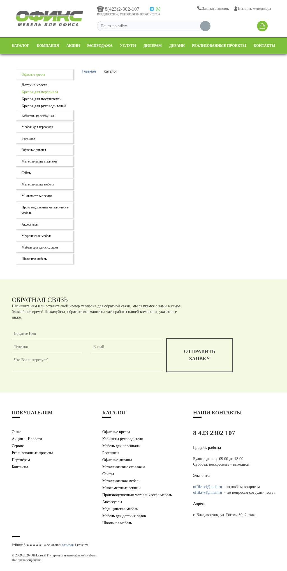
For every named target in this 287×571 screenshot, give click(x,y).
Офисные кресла (33, 74)
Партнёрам (21, 460)
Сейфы (26, 173)
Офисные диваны (34, 150)
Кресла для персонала (40, 92)
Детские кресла (34, 85)
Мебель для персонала (37, 127)
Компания (48, 45)
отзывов (68, 545)
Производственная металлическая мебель (137, 495)
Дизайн (177, 45)
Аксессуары (30, 224)
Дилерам (153, 45)
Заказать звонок (215, 8)
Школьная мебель (34, 259)
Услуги (128, 45)
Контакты (264, 45)
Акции (73, 45)
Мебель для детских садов (40, 247)
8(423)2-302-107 (122, 9)
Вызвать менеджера (254, 8)
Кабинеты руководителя (38, 115)
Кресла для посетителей (42, 99)
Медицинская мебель (36, 236)
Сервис (18, 446)
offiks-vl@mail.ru (207, 487)
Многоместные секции (37, 196)
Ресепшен (28, 138)
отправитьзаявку (199, 355)
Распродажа (99, 45)
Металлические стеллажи (39, 161)
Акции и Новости (27, 439)
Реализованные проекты (219, 45)
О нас (16, 432)
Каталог (20, 45)
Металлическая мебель (38, 184)
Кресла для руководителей (44, 106)
